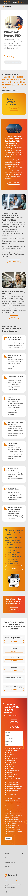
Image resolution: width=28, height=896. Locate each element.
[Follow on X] (9, 892)
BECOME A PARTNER (14, 183)
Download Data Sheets (14, 567)
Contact (15, 2)
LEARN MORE (14, 108)
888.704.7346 (6, 3)
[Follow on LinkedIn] (12, 892)
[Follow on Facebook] (6, 892)
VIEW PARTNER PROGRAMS (13, 62)
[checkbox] (14, 773)
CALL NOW (14, 721)
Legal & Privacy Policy (11, 880)
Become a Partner (14, 261)
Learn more (14, 609)
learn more (14, 641)
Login (22, 2)
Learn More (14, 317)
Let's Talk (9, 56)
